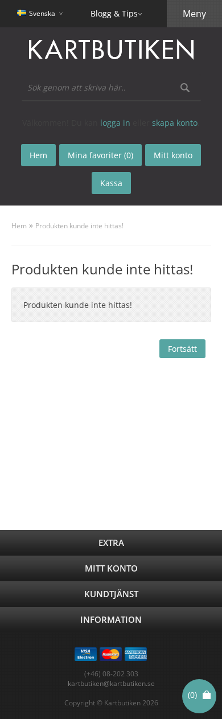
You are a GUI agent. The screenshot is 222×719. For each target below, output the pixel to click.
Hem (19, 226)
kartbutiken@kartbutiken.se (111, 683)
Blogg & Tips (114, 13)
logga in (115, 122)
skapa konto (175, 122)
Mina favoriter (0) (100, 155)
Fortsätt (182, 348)
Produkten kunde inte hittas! (79, 226)
